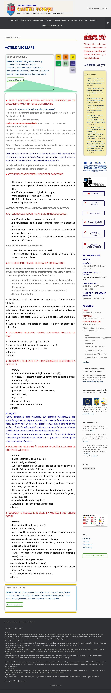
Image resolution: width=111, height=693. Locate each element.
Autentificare (87, 539)
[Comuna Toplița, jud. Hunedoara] (38, 8)
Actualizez (86, 362)
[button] (108, 23)
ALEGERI (93, 20)
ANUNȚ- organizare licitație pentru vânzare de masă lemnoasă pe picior (95, 90)
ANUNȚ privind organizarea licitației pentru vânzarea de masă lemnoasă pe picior (95, 81)
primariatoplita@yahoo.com (17, 681)
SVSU (81, 20)
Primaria (48, 20)
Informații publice (60, 20)
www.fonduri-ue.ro (88, 414)
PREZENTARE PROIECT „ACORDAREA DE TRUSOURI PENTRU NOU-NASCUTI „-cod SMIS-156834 (96, 118)
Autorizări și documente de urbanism (47, 595)
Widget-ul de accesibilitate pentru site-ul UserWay (44, 643)
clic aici (92, 430)
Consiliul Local (38, 20)
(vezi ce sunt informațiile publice (93, 381)
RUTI (86, 20)
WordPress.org (87, 547)
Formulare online (24, 67)
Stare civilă (35, 70)
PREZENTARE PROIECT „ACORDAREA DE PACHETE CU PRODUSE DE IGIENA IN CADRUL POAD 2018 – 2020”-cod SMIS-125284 (96, 146)
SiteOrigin (58, 685)
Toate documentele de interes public (30, 73)
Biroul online (72, 20)
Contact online (22, 64)
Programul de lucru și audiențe (36, 592)
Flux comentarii (87, 544)
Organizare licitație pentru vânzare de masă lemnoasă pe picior (95, 100)
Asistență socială (19, 598)
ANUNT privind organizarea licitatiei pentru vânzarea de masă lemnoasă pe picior (95, 108)
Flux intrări (86, 541)
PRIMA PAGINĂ (13, 20)
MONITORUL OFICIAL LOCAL (52, 26)
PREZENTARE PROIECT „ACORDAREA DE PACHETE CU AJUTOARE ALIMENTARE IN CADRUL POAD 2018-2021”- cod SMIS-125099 (96, 133)
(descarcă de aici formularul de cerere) (36, 109)
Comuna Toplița (26, 20)
